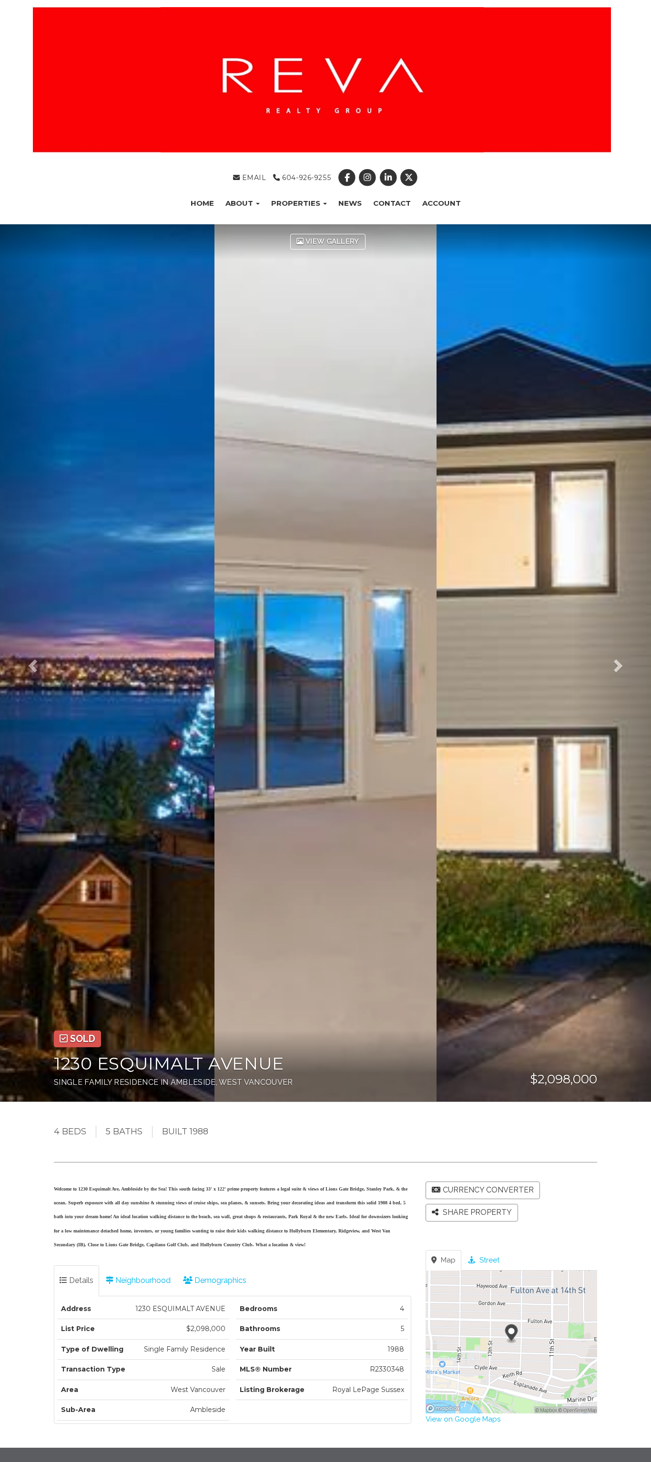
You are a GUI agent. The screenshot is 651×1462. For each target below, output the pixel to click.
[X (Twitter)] (408, 177)
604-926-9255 (305, 177)
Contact (392, 203)
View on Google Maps (463, 1419)
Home (202, 203)
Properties (296, 203)
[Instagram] (368, 177)
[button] (39, 663)
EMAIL (253, 177)
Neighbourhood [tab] (142, 1280)
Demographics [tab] (219, 1280)
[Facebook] (348, 177)
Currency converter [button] (488, 1189)
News (350, 203)
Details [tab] (80, 1280)
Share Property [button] (476, 1212)
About (240, 203)
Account (441, 203)
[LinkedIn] (389, 177)
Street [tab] (488, 1260)
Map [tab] (447, 1260)
